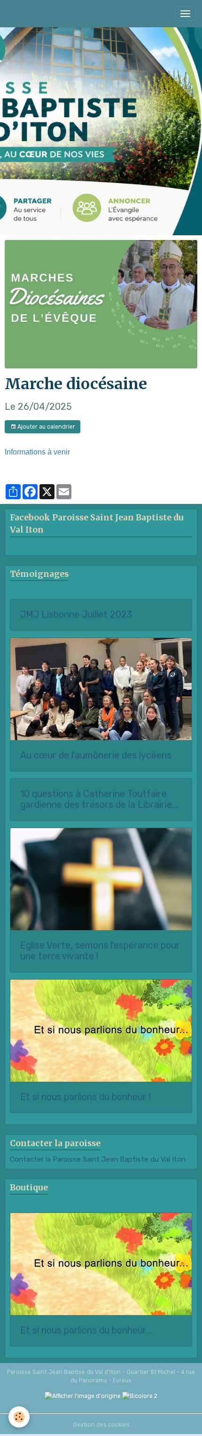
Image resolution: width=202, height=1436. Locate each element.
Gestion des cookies (101, 1424)
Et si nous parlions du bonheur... (86, 1330)
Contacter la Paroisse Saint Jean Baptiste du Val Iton (98, 1159)
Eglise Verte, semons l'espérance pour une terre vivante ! (100, 951)
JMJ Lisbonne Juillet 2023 (76, 614)
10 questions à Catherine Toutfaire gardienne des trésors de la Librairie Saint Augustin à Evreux (96, 800)
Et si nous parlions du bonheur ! (85, 1097)
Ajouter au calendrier (45, 426)
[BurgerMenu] (185, 14)
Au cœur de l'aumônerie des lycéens (95, 755)
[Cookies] (19, 1417)
